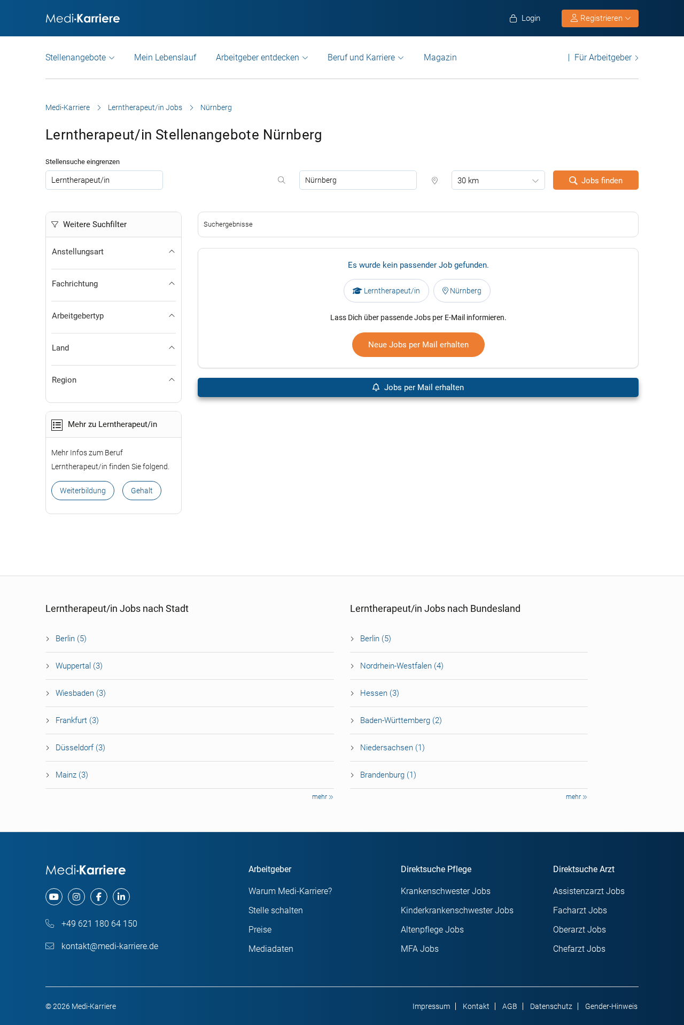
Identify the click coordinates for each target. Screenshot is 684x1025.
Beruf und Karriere (361, 57)
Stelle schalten (275, 910)
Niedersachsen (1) (392, 747)
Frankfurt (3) (77, 720)
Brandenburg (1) (388, 775)
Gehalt (142, 490)
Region (64, 380)
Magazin (440, 57)
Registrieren (601, 18)
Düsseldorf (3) (80, 747)
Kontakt (476, 1006)
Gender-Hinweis (611, 1006)
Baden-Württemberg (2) (401, 720)
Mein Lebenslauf (165, 57)
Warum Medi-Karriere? (290, 891)
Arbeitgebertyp (78, 316)
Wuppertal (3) (79, 666)
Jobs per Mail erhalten (423, 387)
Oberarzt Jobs (579, 930)
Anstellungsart (78, 252)
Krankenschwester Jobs (446, 891)
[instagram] (76, 896)
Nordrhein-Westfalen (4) (402, 666)
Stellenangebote (75, 57)
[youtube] (54, 896)
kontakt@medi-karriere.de (108, 946)
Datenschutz (551, 1006)
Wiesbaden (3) (81, 693)
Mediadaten (270, 949)
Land (60, 348)
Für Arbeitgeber (603, 57)
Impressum (431, 1006)
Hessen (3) (379, 693)
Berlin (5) (71, 638)
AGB (509, 1006)
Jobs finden (602, 180)
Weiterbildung (83, 490)
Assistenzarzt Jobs (589, 891)
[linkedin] (121, 896)
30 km (468, 180)
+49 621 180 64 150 (98, 924)
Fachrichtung (75, 284)
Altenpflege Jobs (432, 930)
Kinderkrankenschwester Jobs (457, 910)
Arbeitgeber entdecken (257, 57)
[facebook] (98, 896)
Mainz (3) (72, 775)
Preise (259, 930)
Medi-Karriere (67, 107)
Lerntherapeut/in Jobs (145, 107)
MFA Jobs (420, 949)
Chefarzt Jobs (579, 949)
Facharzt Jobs (580, 910)
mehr (320, 797)
